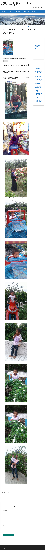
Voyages (28, 26)
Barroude (36, 72)
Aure (38, 68)
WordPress (6, 548)
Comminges (37, 75)
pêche (36, 91)
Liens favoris (26, 11)
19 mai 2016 (7, 58)
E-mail (4, 525)
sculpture (36, 100)
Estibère (36, 76)
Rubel (9, 492)
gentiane (39, 76)
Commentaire (5, 510)
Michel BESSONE (15, 58)
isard (37, 79)
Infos (36, 56)
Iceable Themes (16, 548)
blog (41, 72)
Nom (3, 521)
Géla (35, 79)
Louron (40, 80)
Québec (38, 91)
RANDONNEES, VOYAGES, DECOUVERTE (16, 4)
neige (37, 86)
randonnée (38, 93)
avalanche (37, 69)
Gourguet (36, 77)
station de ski (39, 101)
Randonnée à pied (38, 43)
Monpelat (36, 84)
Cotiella (40, 75)
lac (39, 79)
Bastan (39, 72)
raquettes (38, 95)
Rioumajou (37, 96)
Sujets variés (24, 26)
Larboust (36, 80)
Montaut (39, 84)
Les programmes (17, 11)
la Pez (41, 79)
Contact (33, 11)
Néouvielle (37, 87)
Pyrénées (38, 90)
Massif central (37, 83)
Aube (36, 68)
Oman (41, 87)
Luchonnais (38, 82)
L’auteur (9, 11)
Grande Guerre (40, 77)
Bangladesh (6, 492)
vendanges (36, 102)
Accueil (3, 11)
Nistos (40, 86)
